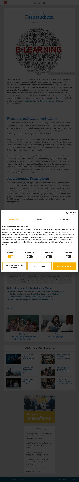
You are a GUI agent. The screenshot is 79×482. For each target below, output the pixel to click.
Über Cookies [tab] (65, 219)
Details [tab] (39, 219)
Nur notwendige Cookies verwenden (14, 266)
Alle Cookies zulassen (64, 266)
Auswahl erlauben (39, 266)
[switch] (30, 256)
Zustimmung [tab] (13, 219)
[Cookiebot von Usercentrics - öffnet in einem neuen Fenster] (68, 213)
